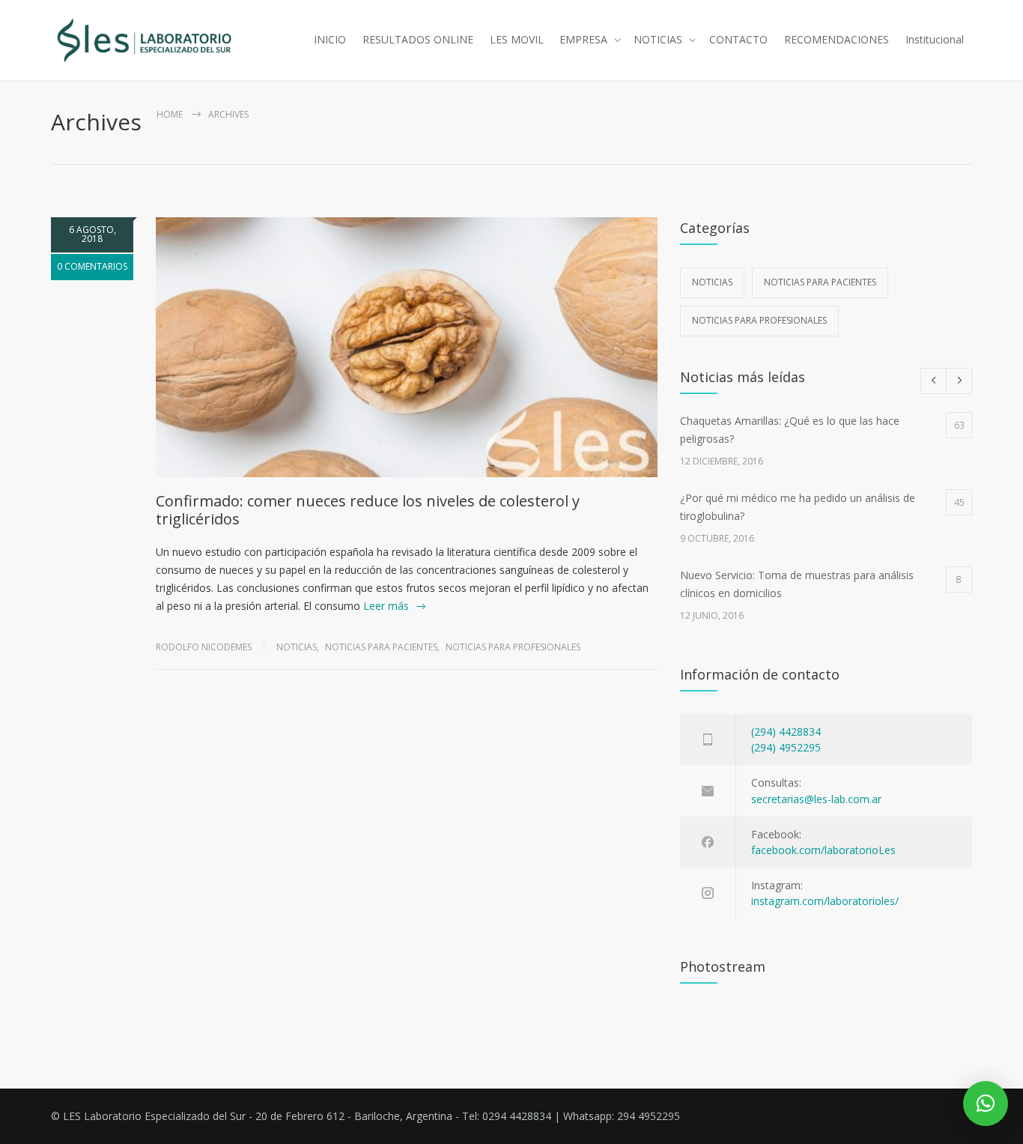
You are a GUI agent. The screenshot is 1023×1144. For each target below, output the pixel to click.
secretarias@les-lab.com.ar (816, 799)
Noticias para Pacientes (381, 647)
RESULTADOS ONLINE (417, 39)
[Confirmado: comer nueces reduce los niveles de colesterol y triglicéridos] (407, 347)
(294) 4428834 (786, 731)
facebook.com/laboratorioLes (823, 850)
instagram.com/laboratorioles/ (825, 901)
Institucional (934, 39)
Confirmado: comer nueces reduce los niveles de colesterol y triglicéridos (368, 510)
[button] (985, 1103)
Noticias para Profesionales (513, 647)
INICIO (330, 39)
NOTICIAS (658, 39)
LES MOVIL (517, 39)
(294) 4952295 (786, 747)
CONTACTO (738, 39)
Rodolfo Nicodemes (204, 647)
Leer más (386, 606)
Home (170, 114)
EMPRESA (583, 39)
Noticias (296, 647)
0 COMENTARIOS (92, 266)
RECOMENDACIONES (836, 39)
